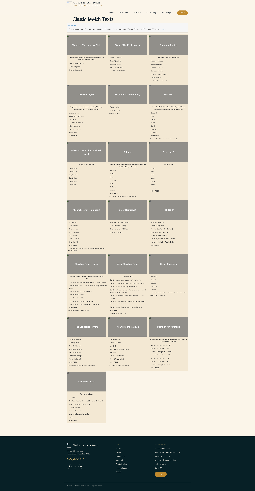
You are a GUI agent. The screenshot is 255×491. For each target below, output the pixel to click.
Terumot (153, 129)
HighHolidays (166, 13)
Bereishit (154, 276)
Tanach (139, 29)
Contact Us (159, 468)
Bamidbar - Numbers (157, 71)
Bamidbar (154, 286)
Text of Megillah (115, 107)
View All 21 (73, 362)
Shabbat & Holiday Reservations (167, 452)
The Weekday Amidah (76, 123)
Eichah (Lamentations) (117, 356)
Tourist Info (120, 456)
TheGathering (151, 13)
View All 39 (155, 191)
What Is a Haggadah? (158, 222)
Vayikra (153, 283)
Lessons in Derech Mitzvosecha (79, 414)
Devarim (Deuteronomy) (117, 71)
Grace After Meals (74, 129)
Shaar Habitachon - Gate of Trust (79, 404)
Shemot (153, 280)
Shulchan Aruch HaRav (94, 29)
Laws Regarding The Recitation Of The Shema (84, 304)
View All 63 (155, 136)
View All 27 (73, 136)
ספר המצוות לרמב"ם (116, 232)
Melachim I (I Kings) (75, 352)
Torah (131, 29)
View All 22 (155, 368)
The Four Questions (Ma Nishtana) (162, 229)
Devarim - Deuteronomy (158, 74)
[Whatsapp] (75, 466)
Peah (152, 116)
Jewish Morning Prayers (76, 116)
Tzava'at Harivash (74, 407)
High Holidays (121, 468)
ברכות (152, 168)
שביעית (153, 181)
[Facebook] (69, 466)
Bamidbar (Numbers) (116, 67)
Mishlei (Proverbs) (115, 343)
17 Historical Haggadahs (159, 235)
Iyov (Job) (113, 346)
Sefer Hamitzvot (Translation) (119, 222)
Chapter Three (73, 175)
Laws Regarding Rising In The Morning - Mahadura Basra (87, 282)
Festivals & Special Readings (160, 81)
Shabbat (112, 174)
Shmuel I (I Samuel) (75, 346)
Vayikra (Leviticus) (115, 64)
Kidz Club (119, 460)
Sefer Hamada (73, 226)
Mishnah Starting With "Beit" (160, 348)
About (118, 472)
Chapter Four (73, 178)
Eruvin (112, 177)
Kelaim (153, 123)
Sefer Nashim (73, 235)
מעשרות (153, 188)
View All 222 (114, 310)
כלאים (153, 178)
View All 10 (155, 245)
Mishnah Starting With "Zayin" (160, 365)
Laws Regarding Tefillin (76, 298)
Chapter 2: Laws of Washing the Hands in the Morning (127, 283)
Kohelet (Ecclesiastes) (117, 359)
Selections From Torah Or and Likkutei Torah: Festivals (86, 401)
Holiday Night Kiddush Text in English (162, 242)
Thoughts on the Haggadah (159, 232)
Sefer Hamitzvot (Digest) (118, 226)
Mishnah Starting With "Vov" (160, 361)
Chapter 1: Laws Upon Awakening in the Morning (125, 280)
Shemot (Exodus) (115, 61)
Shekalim (113, 187)
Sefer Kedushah (74, 239)
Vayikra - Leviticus (157, 68)
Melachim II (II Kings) (75, 356)
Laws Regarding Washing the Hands (80, 291)
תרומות (153, 185)
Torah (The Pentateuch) (76, 63)
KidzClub (137, 13)
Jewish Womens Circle (163, 456)
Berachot (154, 113)
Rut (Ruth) (113, 352)
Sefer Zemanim (74, 232)
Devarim (153, 290)
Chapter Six (72, 185)
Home (118, 448)
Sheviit (153, 126)
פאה (152, 171)
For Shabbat (73, 132)
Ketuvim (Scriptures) (75, 70)
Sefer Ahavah (73, 229)
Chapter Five (73, 181)
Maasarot (154, 132)
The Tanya (72, 398)
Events (110, 13)
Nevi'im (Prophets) (74, 67)
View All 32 (73, 308)
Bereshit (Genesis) (116, 58)
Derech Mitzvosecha (75, 411)
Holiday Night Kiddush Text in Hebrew (163, 239)
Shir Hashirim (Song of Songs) (119, 349)
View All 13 (114, 362)
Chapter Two (73, 171)
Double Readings (156, 77)
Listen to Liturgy (74, 113)
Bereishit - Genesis (157, 61)
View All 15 (73, 245)
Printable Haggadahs (157, 226)
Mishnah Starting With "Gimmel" (161, 352)
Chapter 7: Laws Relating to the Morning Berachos (126, 307)
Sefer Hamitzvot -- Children (119, 229)
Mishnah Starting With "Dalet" (160, 355)
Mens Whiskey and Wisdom (165, 460)
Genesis (157, 29)
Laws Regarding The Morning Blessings (81, 301)
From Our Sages (115, 110)
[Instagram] (80, 466)
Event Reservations (162, 448)
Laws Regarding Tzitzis (76, 295)
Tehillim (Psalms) (115, 339)
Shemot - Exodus (156, 64)
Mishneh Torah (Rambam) (116, 29)
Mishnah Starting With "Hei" (160, 358)
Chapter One (73, 168)
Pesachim (113, 180)
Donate (182, 13)
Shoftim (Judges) (74, 343)
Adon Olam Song (74, 126)
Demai (153, 119)
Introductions (73, 222)
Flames (71, 417)
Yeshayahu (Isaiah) (75, 359)
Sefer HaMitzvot (77, 29)
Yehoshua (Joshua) (75, 339)
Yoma (111, 184)
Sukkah (112, 190)
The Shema (72, 119)
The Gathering (121, 464)
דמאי (152, 175)
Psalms (148, 29)
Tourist (123, 13)
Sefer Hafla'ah (73, 242)
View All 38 (114, 193)
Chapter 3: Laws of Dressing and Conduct (123, 287)
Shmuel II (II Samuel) (75, 349)
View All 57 (73, 420)
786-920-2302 (75, 459)
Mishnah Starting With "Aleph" (161, 345)
